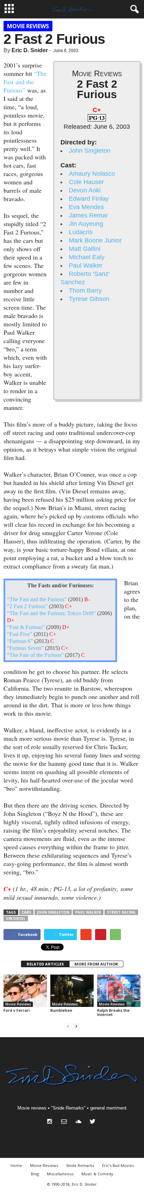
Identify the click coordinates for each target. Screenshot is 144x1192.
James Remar (88, 215)
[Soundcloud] (80, 1122)
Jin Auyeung (86, 223)
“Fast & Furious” (26, 627)
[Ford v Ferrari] (25, 991)
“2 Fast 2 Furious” (27, 606)
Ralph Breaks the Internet (113, 1012)
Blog (35, 1173)
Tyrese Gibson (89, 298)
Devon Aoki (85, 190)
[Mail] (65, 1122)
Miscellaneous (60, 1173)
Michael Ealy (87, 257)
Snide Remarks (80, 1165)
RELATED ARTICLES (45, 964)
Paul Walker (85, 265)
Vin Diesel (16, 918)
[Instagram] (51, 1122)
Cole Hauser (86, 181)
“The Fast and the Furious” (24, 81)
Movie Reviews (28, 26)
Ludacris (81, 232)
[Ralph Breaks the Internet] (119, 991)
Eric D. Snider (30, 50)
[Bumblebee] (72, 991)
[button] (133, 9)
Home (16, 1165)
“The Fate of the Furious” (35, 655)
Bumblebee (61, 1010)
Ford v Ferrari (16, 1010)
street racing (121, 912)
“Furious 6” (20, 641)
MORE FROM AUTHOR (96, 964)
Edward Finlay (89, 198)
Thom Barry (85, 290)
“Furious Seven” (25, 648)
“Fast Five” (19, 634)
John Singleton (89, 150)
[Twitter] (93, 1122)
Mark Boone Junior (95, 240)
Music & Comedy (97, 1173)
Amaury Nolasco (92, 173)
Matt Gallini (84, 248)
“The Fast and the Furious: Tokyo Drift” (51, 613)
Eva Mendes (86, 207)
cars (26, 912)
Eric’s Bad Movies (118, 1165)
